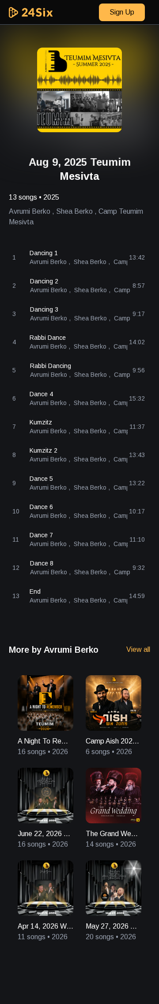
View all (138, 649)
